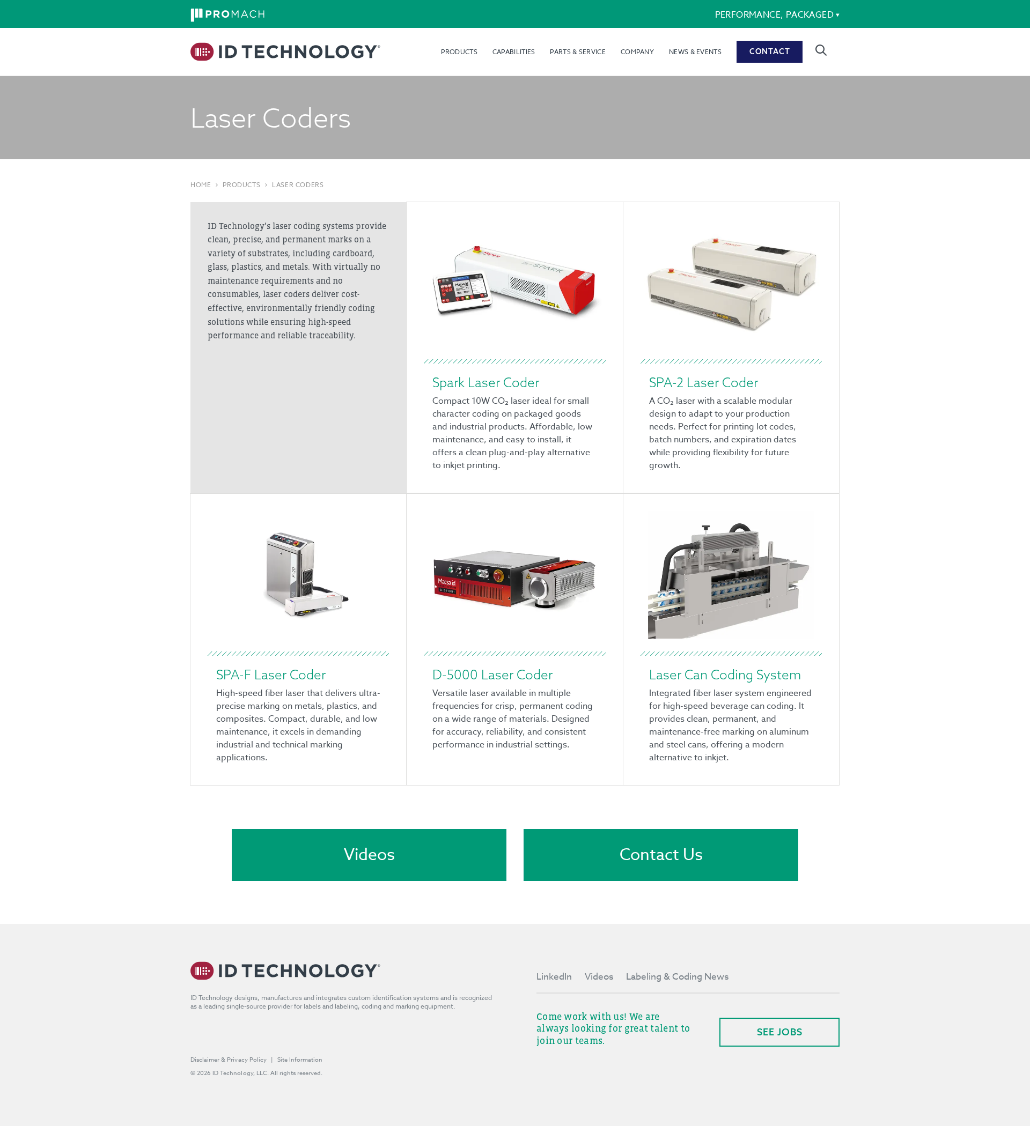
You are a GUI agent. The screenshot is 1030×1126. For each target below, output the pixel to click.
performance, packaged (774, 15)
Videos (369, 854)
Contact (769, 51)
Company (637, 51)
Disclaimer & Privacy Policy (228, 1059)
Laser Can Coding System (725, 674)
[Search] (821, 50)
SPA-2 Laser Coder (703, 382)
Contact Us (661, 854)
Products (459, 51)
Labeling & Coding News (677, 976)
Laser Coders (297, 185)
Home (200, 185)
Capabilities (513, 51)
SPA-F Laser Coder (271, 674)
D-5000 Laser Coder (492, 674)
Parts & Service (578, 51)
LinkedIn (554, 976)
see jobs (780, 1032)
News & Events (695, 51)
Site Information (299, 1059)
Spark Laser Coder (485, 382)
